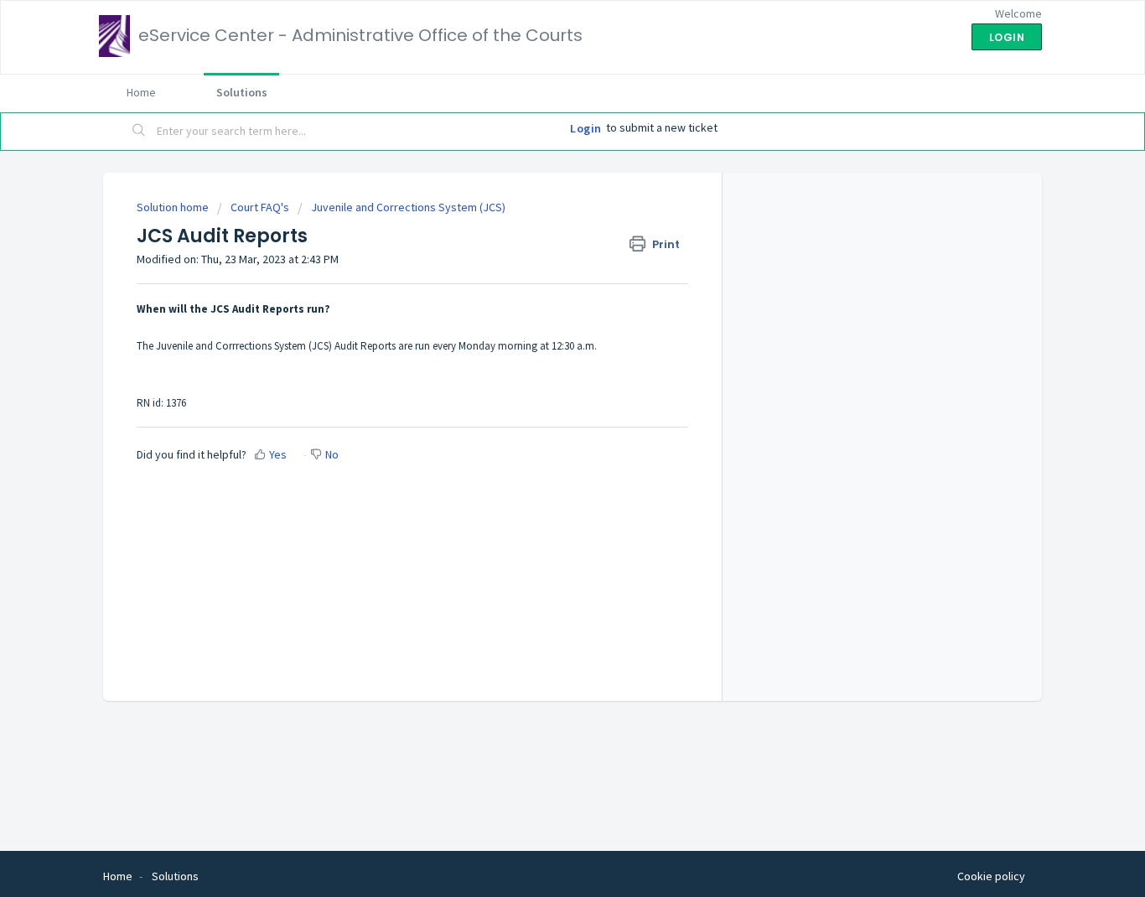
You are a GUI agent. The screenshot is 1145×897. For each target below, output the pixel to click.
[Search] (139, 131)
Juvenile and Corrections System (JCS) (408, 207)
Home (141, 92)
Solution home (174, 207)
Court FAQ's (260, 207)
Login (586, 128)
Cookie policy (991, 876)
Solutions (241, 92)
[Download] (541, 227)
